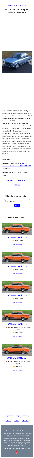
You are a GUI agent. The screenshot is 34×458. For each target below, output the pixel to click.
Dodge (24, 416)
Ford (17, 416)
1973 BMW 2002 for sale (17, 237)
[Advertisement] (17, 32)
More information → (18, 244)
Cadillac (8, 420)
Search (17, 205)
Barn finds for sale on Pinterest (23, 448)
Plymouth (24, 420)
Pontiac (16, 420)
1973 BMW (10, 181)
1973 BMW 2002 (21, 181)
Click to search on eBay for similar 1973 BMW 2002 (16, 165)
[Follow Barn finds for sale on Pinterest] (17, 453)
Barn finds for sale (17, 5)
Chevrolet (9, 416)
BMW (16, 184)
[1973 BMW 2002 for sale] (17, 234)
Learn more (23, 445)
